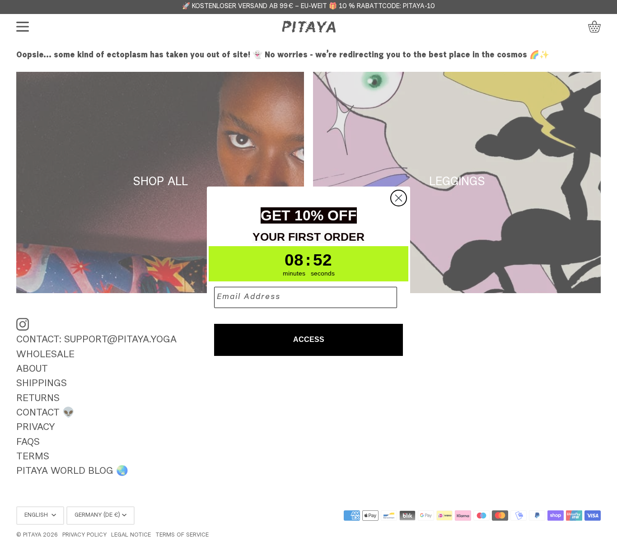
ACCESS (308, 339)
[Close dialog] (399, 198)
